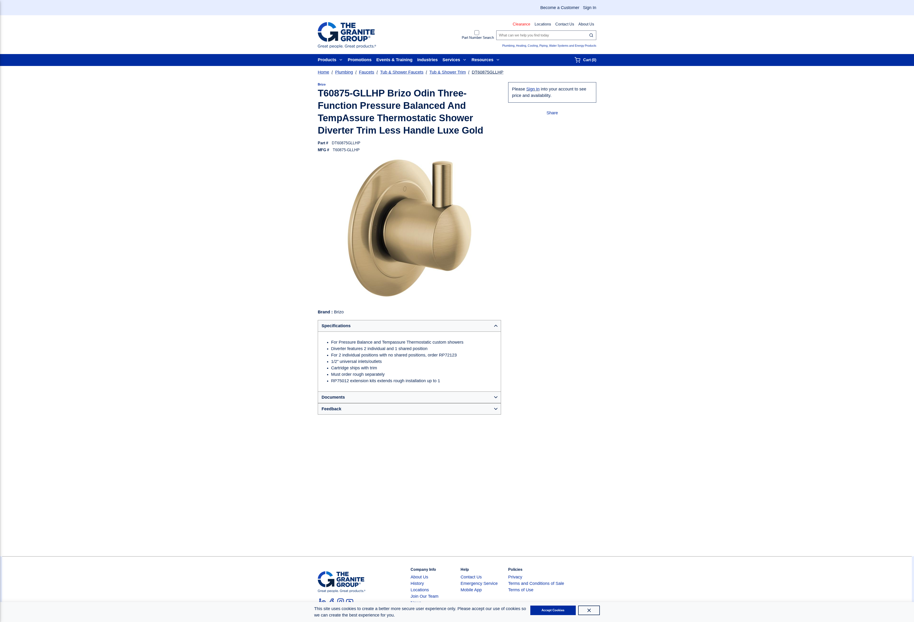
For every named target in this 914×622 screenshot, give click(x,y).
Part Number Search (478, 37)
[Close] (589, 610)
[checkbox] (476, 32)
